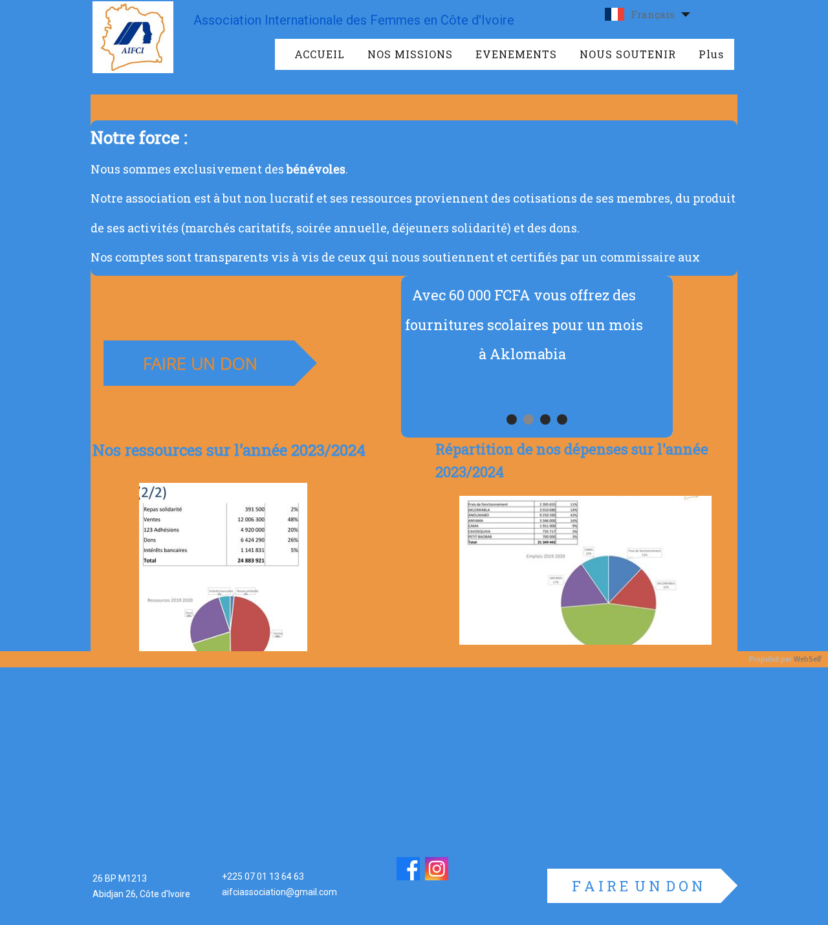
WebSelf (808, 659)
